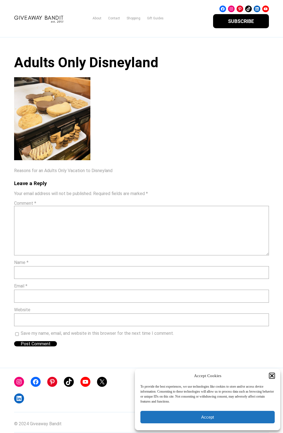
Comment (25, 203)
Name (21, 262)
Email (20, 286)
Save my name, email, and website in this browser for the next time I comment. (97, 333)
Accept (207, 417)
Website (22, 309)
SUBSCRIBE (241, 21)
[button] (272, 375)
